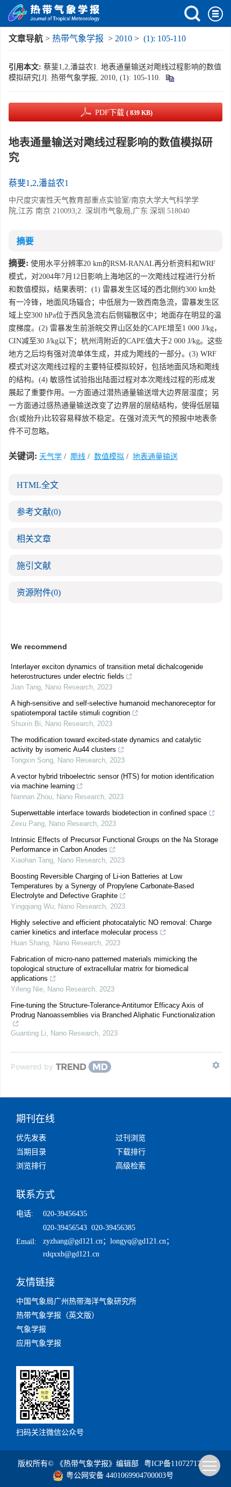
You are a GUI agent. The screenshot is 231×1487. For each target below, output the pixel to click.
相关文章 (34, 538)
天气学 (50, 456)
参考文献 (39, 511)
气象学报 (31, 1329)
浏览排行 (31, 1166)
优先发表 (31, 1138)
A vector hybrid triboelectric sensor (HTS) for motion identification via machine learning (112, 781)
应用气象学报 (38, 1343)
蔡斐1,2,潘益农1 (39, 183)
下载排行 (131, 1152)
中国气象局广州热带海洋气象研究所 (76, 1301)
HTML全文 (38, 485)
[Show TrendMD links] (216, 1065)
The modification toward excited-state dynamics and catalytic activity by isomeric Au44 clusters (106, 744)
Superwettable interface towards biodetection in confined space (109, 813)
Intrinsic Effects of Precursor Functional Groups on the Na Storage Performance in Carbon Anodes (114, 844)
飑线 (77, 456)
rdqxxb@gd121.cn (71, 1254)
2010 (123, 38)
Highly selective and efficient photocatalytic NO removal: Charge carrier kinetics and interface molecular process (111, 927)
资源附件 (39, 592)
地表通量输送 (155, 456)
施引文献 (34, 565)
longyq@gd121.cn (138, 1241)
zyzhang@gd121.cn (73, 1241)
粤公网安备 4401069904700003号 (120, 1475)
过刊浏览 (131, 1138)
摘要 (25, 241)
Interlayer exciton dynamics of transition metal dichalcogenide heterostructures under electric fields (107, 671)
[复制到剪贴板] (169, 78)
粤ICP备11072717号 (176, 1464)
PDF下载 (124, 113)
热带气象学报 (78, 38)
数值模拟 (109, 456)
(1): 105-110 (164, 38)
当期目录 (31, 1152)
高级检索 (131, 1166)
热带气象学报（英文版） (57, 1315)
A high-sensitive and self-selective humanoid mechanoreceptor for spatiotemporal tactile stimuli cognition (113, 708)
